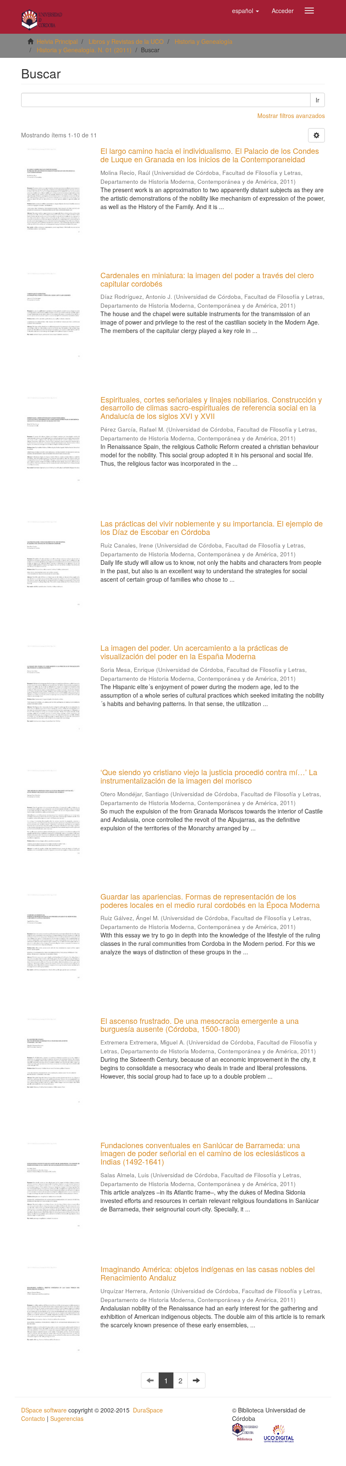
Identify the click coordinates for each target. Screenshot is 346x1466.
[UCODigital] (279, 1432)
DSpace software (44, 1410)
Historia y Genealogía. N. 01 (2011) (84, 50)
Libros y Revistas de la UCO (126, 41)
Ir (317, 100)
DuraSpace (148, 1410)
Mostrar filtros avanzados (291, 115)
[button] (245, 10)
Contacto (33, 1418)
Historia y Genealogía (203, 41)
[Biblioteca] (245, 1432)
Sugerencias (67, 1418)
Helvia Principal (57, 41)
